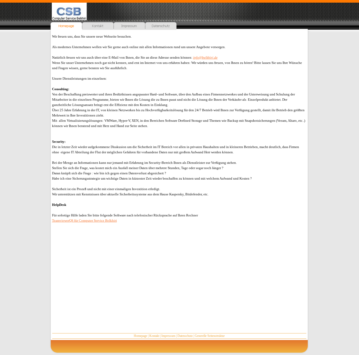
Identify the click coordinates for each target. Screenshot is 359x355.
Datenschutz (185, 336)
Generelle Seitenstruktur (210, 336)
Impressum (168, 336)
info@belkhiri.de (205, 57)
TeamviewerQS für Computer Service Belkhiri (84, 220)
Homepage (140, 336)
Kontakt (154, 336)
